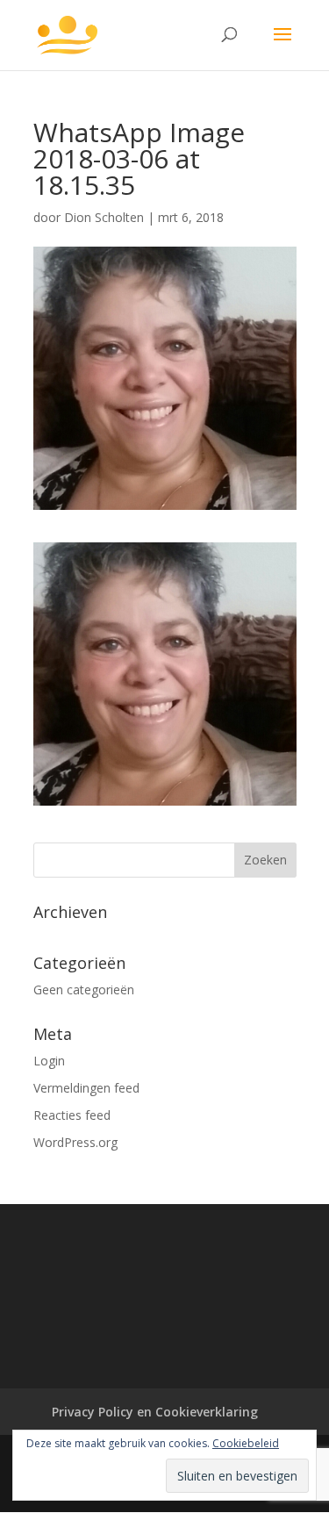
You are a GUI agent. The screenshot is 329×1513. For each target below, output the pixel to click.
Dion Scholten (104, 217)
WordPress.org (75, 1142)
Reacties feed (72, 1115)
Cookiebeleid (245, 1443)
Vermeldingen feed (86, 1087)
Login (49, 1060)
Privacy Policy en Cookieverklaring (155, 1411)
